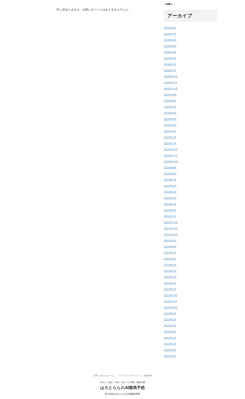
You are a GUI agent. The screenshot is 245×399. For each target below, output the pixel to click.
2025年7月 (170, 106)
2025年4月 (170, 125)
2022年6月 (170, 331)
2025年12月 (171, 76)
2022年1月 (170, 356)
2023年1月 (170, 289)
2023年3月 (170, 277)
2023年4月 (170, 270)
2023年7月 (170, 252)
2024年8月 (170, 173)
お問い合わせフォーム (103, 375)
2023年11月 (170, 228)
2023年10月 (171, 234)
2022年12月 (170, 295)
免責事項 (147, 375)
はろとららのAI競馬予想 (122, 387)
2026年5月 (170, 46)
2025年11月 (170, 82)
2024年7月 (170, 179)
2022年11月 (170, 301)
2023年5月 (170, 264)
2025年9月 (170, 94)
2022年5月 (170, 337)
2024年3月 (170, 204)
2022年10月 (171, 307)
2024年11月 (170, 155)
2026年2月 (170, 64)
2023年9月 (170, 240)
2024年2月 (170, 210)
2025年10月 (171, 88)
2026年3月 (170, 58)
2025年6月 (170, 112)
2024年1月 (170, 216)
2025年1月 (170, 143)
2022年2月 (170, 349)
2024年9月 (170, 167)
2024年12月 (171, 149)
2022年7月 (170, 325)
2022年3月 (170, 343)
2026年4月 (170, 52)
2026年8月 (170, 27)
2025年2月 (170, 137)
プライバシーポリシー (129, 375)
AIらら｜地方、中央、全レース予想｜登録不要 (122, 382)
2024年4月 (170, 198)
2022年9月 (170, 313)
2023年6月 (170, 258)
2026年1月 (170, 70)
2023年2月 (170, 283)
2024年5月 (170, 191)
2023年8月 (170, 246)
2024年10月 (171, 161)
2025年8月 (170, 100)
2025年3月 (170, 131)
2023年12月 (171, 222)
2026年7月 (170, 33)
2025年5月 (170, 118)
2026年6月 (170, 39)
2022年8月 (170, 319)
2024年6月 (170, 185)
